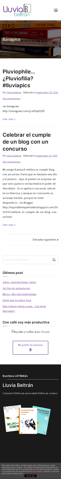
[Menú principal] (55, 10)
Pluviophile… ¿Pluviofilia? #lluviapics (19, 78)
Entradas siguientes (44, 239)
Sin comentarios (11, 98)
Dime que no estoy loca (17, 300)
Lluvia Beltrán (14, 92)
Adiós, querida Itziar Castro (19, 282)
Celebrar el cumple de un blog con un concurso (27, 142)
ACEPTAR (30, 476)
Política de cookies (47, 393)
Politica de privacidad (25, 393)
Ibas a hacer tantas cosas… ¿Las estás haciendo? (24, 309)
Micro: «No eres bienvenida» (20, 294)
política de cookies (34, 471)
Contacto (7, 393)
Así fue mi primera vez (16, 288)
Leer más (8, 119)
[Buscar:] (30, 260)
